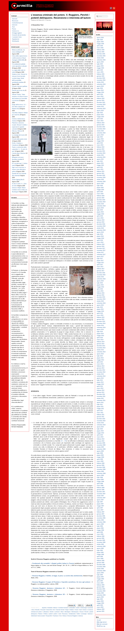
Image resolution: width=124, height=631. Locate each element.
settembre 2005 (101, 546)
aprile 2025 (100, 70)
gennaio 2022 (100, 149)
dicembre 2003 (101, 589)
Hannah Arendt (60, 609)
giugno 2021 (100, 163)
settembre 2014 (101, 327)
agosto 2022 (100, 135)
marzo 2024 (100, 96)
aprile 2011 (100, 410)
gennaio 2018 (100, 246)
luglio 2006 (100, 526)
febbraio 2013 (100, 366)
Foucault (43, 609)
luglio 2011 (100, 404)
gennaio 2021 (100, 173)
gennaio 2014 (100, 343)
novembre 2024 (101, 80)
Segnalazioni (15, 39)
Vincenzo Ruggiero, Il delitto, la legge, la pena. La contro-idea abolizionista (57, 575)
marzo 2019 (100, 218)
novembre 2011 (101, 396)
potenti (51, 613)
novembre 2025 (101, 56)
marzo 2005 (100, 558)
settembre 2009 (101, 449)
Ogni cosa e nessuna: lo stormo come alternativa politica (19, 169)
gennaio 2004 (100, 587)
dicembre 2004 (101, 564)
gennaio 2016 (100, 295)
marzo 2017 (100, 266)
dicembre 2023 (101, 102)
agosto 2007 (100, 499)
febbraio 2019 (100, 220)
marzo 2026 (100, 47)
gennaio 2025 (100, 76)
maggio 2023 (100, 116)
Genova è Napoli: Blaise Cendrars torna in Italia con (19, 189)
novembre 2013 (101, 347)
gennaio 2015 (100, 319)
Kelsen (85, 609)
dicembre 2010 (101, 418)
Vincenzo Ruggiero (72, 616)
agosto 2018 (100, 232)
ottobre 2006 (100, 520)
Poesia (14, 29)
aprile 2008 (100, 483)
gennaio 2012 (100, 392)
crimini (77, 607)
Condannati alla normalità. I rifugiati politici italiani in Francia (53, 563)
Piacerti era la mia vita (18, 90)
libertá (51, 611)
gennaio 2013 (100, 368)
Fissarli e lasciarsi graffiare (19, 86)
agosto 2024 (100, 86)
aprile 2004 (100, 581)
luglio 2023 (100, 112)
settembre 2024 (101, 84)
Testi (13, 27)
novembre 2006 (101, 518)
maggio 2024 (100, 92)
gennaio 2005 (100, 562)
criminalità (72, 607)
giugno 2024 (100, 90)
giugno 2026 (100, 41)
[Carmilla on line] (62, 6)
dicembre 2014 (101, 321)
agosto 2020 (100, 183)
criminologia (83, 607)
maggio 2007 (100, 506)
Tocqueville (49, 616)
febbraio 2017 (100, 268)
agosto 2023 (100, 110)
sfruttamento (72, 613)
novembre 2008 (101, 469)
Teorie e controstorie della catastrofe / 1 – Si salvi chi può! (19, 149)
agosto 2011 (100, 402)
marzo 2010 (100, 437)
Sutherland (34, 616)
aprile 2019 (100, 216)
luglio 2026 (100, 39)
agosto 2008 (100, 475)
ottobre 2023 (100, 106)
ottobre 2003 (100, 593)
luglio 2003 (100, 599)
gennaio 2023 (100, 124)
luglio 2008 (100, 477)
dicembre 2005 (101, 540)
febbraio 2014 (100, 341)
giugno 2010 (100, 431)
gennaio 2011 (100, 416)
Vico (60, 616)
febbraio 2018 (100, 244)
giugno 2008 (100, 479)
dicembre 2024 (101, 78)
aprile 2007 (100, 508)
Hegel (66, 609)
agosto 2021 (100, 159)
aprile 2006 (100, 532)
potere (55, 613)
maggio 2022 (100, 141)
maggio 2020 (100, 189)
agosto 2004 (100, 572)
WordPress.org (101, 626)
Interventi (14, 18)
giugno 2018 (100, 236)
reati (60, 613)
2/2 (65, 441)
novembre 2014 (101, 323)
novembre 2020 (101, 177)
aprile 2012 (100, 386)
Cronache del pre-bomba (19, 35)
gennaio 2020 (100, 197)
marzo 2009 (100, 461)
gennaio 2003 (100, 611)
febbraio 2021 (100, 171)
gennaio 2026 (100, 52)
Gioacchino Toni (50, 609)
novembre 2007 (101, 493)
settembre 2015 (101, 303)
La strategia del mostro (18, 135)
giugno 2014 (100, 333)
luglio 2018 (100, 234)
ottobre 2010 (100, 422)
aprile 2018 (100, 240)
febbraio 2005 (100, 560)
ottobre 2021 (100, 155)
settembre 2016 (101, 279)
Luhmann (57, 611)
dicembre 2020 (101, 175)
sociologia (84, 613)
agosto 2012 (100, 378)
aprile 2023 (100, 118)
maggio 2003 (100, 603)
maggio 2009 (100, 457)
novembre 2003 (101, 591)
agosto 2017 (100, 256)
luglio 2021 (100, 161)
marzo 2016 (100, 291)
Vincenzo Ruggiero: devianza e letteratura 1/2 (49, 588)
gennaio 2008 (100, 489)
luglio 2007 (100, 502)
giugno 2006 (100, 528)
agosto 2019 (100, 208)
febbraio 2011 (100, 414)
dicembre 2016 (101, 272)
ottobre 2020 (100, 179)
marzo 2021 (100, 169)
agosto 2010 (100, 427)
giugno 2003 (100, 601)
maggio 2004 (100, 579)
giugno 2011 (100, 406)
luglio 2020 (100, 185)
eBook (88, 605)
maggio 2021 (100, 165)
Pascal (81, 611)
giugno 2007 (100, 504)
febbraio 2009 (100, 463)
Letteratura (46, 611)
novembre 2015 (101, 299)
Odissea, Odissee (17, 131)
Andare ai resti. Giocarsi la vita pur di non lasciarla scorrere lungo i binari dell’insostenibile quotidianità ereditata (19, 78)
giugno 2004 (100, 577)
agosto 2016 (100, 281)
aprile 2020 (100, 191)
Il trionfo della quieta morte (19, 139)
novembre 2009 (101, 445)
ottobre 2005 (100, 544)
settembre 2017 (101, 254)
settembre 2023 (101, 108)
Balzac (55, 607)
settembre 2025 (101, 60)
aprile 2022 (100, 143)
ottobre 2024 (100, 82)
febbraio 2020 (100, 195)
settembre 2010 (101, 424)
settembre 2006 (101, 522)
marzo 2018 (100, 242)
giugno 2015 (100, 309)
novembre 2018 (101, 226)
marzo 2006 (100, 534)
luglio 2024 (100, 88)
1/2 (62, 441)
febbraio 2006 (100, 536)
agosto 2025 (100, 62)
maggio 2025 (100, 68)
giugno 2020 (100, 187)
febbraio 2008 (100, 487)
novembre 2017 (101, 250)
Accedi (99, 620)
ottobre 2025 (100, 58)
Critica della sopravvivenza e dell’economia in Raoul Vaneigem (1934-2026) (19, 58)
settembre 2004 (101, 570)
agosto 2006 (100, 524)
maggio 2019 (100, 214)
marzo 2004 (100, 583)
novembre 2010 (101, 420)
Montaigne (67, 611)
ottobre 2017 (100, 252)
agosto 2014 (100, 329)
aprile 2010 (100, 435)
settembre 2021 (101, 157)
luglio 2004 (100, 574)
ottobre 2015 (100, 301)
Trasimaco (55, 616)
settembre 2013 (101, 352)
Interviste (48, 20)
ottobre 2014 (100, 325)
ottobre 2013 (100, 349)
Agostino (44, 607)
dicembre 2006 (101, 516)
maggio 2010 (100, 433)
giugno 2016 (100, 285)
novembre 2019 (101, 202)
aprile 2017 (100, 264)
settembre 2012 (101, 376)
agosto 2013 (100, 354)
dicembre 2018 (101, 224)
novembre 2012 (101, 372)
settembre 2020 (101, 181)
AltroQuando (15, 41)
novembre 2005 (101, 542)
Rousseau (65, 613)
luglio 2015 (100, 307)
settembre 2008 (101, 473)
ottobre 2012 (100, 374)
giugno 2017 (100, 260)
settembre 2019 (101, 206)
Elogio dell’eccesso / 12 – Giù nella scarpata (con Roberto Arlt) (19, 106)
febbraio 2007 (100, 512)
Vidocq (64, 616)
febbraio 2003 (100, 609)
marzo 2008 (100, 485)
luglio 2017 (100, 258)
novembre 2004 (101, 566)
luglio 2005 (100, 550)
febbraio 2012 (100, 390)
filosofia (37, 609)
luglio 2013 (100, 356)
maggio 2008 (100, 481)
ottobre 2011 (100, 398)
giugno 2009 (100, 455)
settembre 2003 (101, 595)
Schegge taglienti (17, 33)
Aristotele (50, 607)
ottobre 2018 (100, 228)
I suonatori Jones (17, 37)
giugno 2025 (100, 66)
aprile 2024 (100, 94)
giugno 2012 (100, 382)
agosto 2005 (100, 548)
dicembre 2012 (101, 370)
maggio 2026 (100, 43)
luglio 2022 (100, 137)
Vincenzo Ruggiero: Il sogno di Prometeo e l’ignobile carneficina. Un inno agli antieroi (61, 582)
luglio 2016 (100, 283)
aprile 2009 (100, 459)
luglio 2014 (100, 331)
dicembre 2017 (101, 248)
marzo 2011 (100, 412)
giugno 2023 (100, 114)
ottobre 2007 (100, 495)
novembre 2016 (101, 274)
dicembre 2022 (101, 127)
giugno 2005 (100, 552)
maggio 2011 (100, 408)
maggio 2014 (100, 335)
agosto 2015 (100, 305)
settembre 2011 (101, 400)
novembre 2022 (101, 129)
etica (33, 609)
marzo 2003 (100, 607)
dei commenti (102, 624)
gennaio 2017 (100, 270)
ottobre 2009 (100, 447)
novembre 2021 (101, 153)
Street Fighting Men (17, 179)
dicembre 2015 (101, 297)
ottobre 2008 (100, 471)
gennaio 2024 (100, 100)
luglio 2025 (100, 64)
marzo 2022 (100, 145)
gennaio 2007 (100, 514)
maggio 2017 (100, 262)
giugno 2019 (100, 212)
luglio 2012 (100, 380)
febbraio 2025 (100, 74)
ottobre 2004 (100, 568)
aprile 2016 (100, 289)
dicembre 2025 (101, 54)
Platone (40, 613)
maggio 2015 (100, 311)
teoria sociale (41, 616)
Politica (46, 613)
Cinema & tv (15, 31)
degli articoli (101, 622)
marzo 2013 (100, 364)
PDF (79, 605)
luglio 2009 (100, 453)
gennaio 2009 (100, 465)
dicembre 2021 (101, 151)
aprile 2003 (100, 605)
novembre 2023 (101, 104)
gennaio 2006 (100, 538)
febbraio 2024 (100, 98)
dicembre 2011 (101, 394)
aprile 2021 (100, 167)
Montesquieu (75, 611)
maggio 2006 (100, 530)
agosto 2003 (100, 597)
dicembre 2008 (101, 467)
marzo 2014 (100, 339)
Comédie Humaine (63, 607)
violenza (80, 616)
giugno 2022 (100, 139)
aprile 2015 (100, 313)
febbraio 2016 (100, 293)
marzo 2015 (100, 315)
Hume (76, 609)
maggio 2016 (100, 287)
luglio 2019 (100, 210)
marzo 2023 (100, 120)
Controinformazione (17, 23)
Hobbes (72, 609)
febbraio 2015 (100, 317)
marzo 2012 (100, 388)
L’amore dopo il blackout (19, 153)
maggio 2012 (100, 384)
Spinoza (90, 613)
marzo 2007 (100, 510)
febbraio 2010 (100, 439)
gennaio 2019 (100, 222)
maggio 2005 (100, 554)
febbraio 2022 (100, 147)
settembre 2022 (101, 133)
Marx (62, 611)
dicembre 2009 (101, 443)
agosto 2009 (100, 451)
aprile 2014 (100, 337)
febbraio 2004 (100, 585)
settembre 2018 (101, 230)
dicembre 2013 (101, 345)
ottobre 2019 (100, 204)
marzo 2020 (100, 193)
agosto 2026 (100, 37)
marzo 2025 (100, 72)
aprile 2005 (100, 556)
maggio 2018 (100, 238)
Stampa (71, 605)
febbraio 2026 (100, 49)
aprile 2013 (100, 362)
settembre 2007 (101, 497)
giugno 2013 (100, 358)
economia (90, 607)
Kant (80, 609)
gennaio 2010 (100, 441)
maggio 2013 (100, 360)
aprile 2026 (100, 45)
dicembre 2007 (101, 491)
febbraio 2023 (100, 122)
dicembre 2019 (101, 199)
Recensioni (15, 21)
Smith (78, 613)
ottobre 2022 (100, 131)
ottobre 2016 (100, 277)
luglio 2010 (100, 429)
